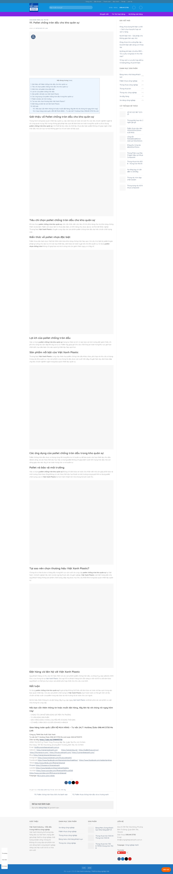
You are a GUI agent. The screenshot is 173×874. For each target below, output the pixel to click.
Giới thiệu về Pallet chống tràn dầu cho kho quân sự (49, 84)
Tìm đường (4, 853)
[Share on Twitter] (69, 782)
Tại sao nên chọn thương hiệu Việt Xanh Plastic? (48, 101)
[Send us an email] (138, 1)
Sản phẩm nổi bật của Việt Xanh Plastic (45, 94)
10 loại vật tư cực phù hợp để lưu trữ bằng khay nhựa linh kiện (131, 61)
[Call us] (140, 1)
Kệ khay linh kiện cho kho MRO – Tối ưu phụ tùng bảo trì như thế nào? (131, 53)
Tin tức (123, 1)
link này (63, 789)
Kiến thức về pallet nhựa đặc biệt (43, 89)
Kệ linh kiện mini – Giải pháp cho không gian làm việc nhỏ (131, 37)
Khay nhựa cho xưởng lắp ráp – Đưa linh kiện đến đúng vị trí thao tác (132, 44)
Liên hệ (130, 1)
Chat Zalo (4, 859)
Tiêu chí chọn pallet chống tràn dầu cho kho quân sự (49, 87)
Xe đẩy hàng (124, 96)
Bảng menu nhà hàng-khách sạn (130, 75)
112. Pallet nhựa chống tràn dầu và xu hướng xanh (90, 795)
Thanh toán (107, 1)
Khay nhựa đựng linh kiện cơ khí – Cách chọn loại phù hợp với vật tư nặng (131, 29)
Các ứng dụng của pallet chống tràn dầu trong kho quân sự (52, 96)
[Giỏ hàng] (140, 7)
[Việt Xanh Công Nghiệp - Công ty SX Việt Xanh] (37, 7)
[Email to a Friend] (73, 782)
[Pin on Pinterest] (77, 782)
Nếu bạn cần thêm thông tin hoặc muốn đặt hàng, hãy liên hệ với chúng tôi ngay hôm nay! (65, 109)
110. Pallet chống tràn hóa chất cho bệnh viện (51, 795)
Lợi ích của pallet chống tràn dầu (42, 92)
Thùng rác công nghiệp (128, 93)
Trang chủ (89, 1)
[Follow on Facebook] (134, 1)
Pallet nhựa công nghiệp (128, 81)
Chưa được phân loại (36, 20)
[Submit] (90, 7)
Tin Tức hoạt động (118, 14)
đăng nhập (43, 808)
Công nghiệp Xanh (132, 845)
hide (70, 80)
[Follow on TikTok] (136, 1)
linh (46, 28)
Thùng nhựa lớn (125, 89)
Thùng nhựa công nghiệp (129, 85)
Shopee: (32, 765)
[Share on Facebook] (66, 782)
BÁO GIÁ (166, 869)
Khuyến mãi (104, 14)
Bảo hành (116, 1)
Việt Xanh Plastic (52, 678)
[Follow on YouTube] (142, 1)
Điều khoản (97, 1)
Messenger (4, 866)
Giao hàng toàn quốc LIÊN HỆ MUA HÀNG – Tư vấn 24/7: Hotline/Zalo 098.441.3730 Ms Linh (66, 111)
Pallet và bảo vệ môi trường (41, 99)
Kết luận (34, 106)
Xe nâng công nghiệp (127, 100)
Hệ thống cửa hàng (136, 14)
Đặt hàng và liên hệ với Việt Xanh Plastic (45, 104)
